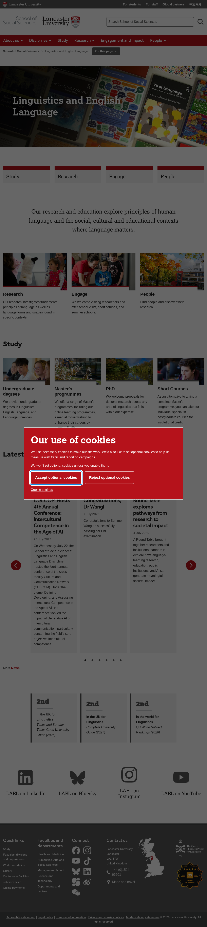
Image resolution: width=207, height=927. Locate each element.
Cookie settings (42, 489)
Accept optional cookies (56, 478)
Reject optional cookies (109, 478)
